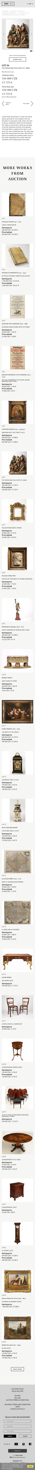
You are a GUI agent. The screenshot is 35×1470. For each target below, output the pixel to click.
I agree (30, 1466)
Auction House (17, 1389)
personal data (15, 1465)
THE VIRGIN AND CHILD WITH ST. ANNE (13, 15)
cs (27, 3)
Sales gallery (17, 1391)
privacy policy (15, 1464)
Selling (17, 1398)
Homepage (5, 11)
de (32, 3)
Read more (17, 1369)
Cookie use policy (17, 1409)
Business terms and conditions (17, 1404)
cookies (11, 1468)
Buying (17, 1395)
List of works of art (23, 13)
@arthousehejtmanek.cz (17, 1457)
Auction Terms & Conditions (17, 1400)
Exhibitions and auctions (17, 11)
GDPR (17, 1407)
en (30, 4)
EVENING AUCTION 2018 (9, 13)
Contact (17, 1451)
